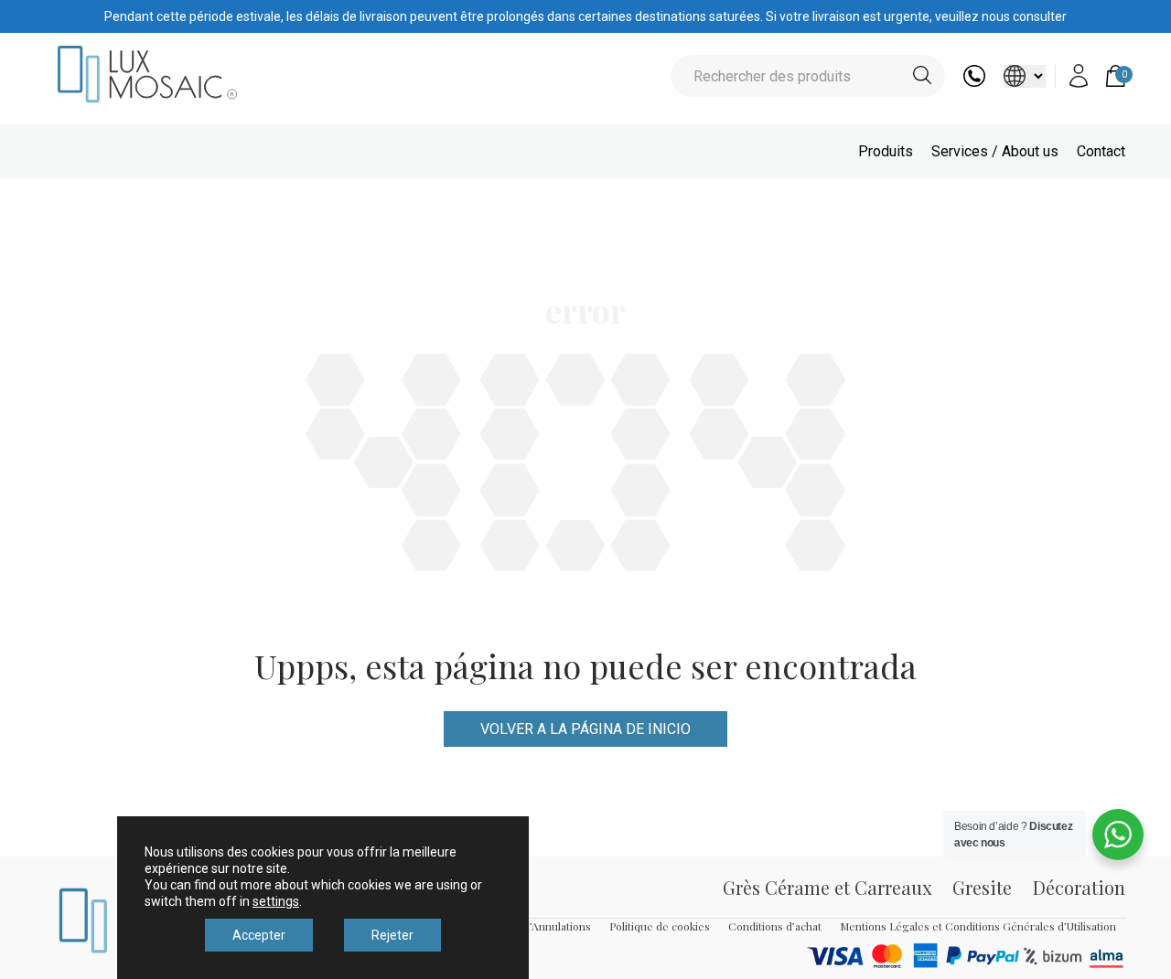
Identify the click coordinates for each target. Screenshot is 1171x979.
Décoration (1079, 887)
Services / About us (994, 151)
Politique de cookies (659, 926)
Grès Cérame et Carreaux (827, 887)
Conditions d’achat (775, 926)
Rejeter (392, 935)
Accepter (258, 935)
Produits (885, 151)
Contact (1101, 151)
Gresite (982, 887)
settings (275, 901)
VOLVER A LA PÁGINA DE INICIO (585, 729)
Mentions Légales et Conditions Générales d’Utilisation (978, 926)
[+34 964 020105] (974, 81)
